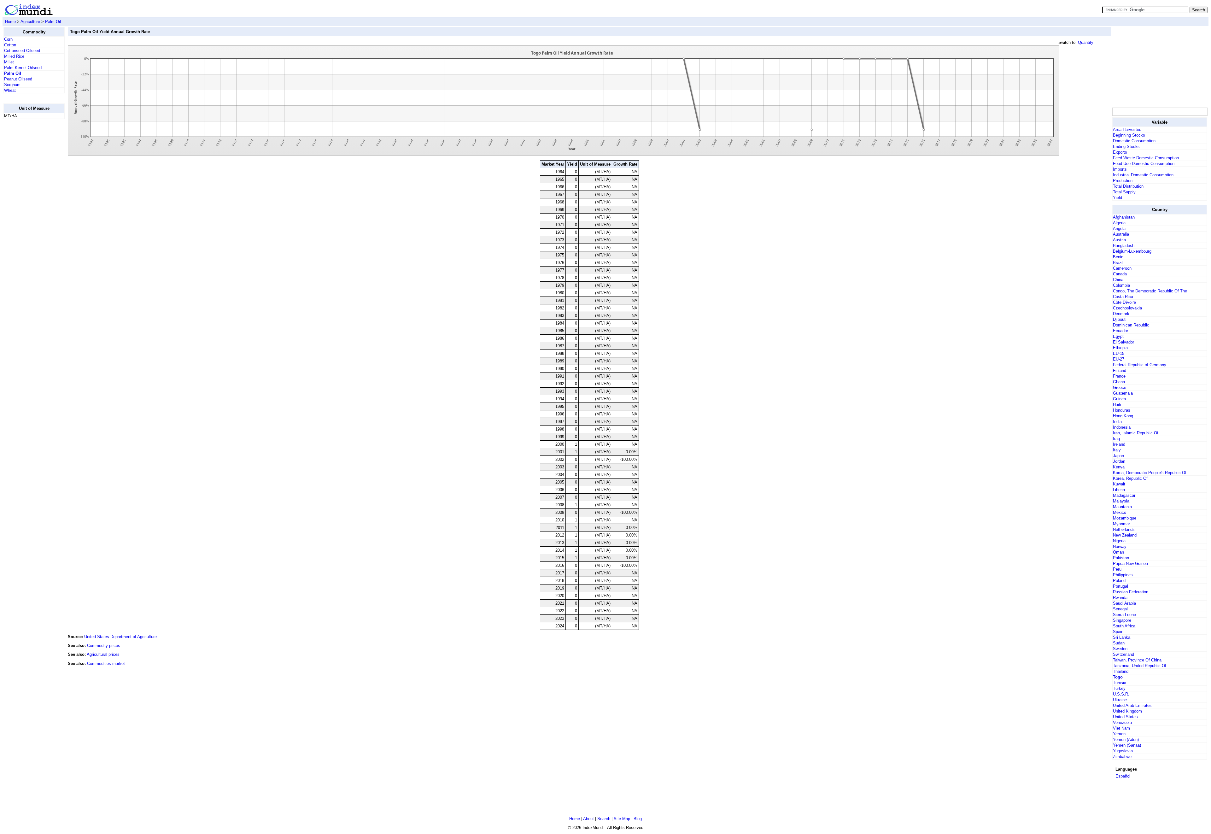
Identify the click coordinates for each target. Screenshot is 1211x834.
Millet (9, 62)
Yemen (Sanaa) (1127, 745)
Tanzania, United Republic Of (1139, 665)
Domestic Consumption (1134, 140)
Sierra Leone (1124, 614)
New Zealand (1125, 535)
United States (1125, 716)
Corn (8, 39)
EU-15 (1118, 353)
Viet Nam (1121, 728)
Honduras (1121, 410)
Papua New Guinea (1130, 563)
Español (1122, 776)
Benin (1118, 257)
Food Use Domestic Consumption (1143, 163)
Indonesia (1122, 427)
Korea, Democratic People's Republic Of (1149, 472)
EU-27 (1118, 359)
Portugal (1120, 586)
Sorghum (12, 84)
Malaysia (1121, 501)
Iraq (1116, 438)
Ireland (1119, 444)
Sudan (1119, 643)
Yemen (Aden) (1126, 739)
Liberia (1119, 489)
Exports (1120, 152)
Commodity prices (103, 645)
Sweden (1120, 648)
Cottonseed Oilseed (22, 50)
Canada (1120, 274)
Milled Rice (14, 56)
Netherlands (1124, 529)
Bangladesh (1123, 245)
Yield (1117, 197)
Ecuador (1120, 330)
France (1119, 376)
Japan (1118, 455)
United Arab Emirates (1132, 705)
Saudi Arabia (1124, 603)
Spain (1118, 631)
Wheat (10, 90)
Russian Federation (1130, 592)
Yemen (1119, 733)
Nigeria (1119, 540)
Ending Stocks (1126, 146)
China (1118, 279)
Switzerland (1123, 654)
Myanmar (1121, 523)
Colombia (1121, 285)
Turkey (1119, 688)
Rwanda (1120, 597)
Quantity (1085, 42)
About (588, 818)
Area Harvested (1127, 129)
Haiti (1117, 404)
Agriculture (30, 21)
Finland (1119, 370)
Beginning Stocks (1129, 135)
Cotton (10, 45)
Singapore (1122, 620)
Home (10, 21)
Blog (638, 818)
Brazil (1118, 262)
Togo (1118, 677)
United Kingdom (1127, 711)
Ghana (1119, 381)
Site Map (622, 818)
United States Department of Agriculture (120, 636)
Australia (1121, 234)
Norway (1119, 546)
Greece (1119, 387)
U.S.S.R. (1121, 694)
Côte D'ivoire (1124, 302)
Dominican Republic (1131, 325)
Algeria (1119, 222)
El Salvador (1123, 342)
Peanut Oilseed (18, 79)
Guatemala (1123, 393)
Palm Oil (53, 21)
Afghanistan (1124, 217)
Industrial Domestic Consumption (1143, 175)
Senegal (1120, 609)
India (1117, 421)
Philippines (1123, 575)
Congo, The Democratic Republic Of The (1150, 291)
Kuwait (1119, 484)
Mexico (1119, 512)
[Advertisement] (28, 218)
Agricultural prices (103, 654)
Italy (1117, 450)
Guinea (1119, 398)
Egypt (1118, 336)
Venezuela (1122, 722)
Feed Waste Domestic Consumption (1146, 158)
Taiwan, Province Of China (1137, 660)
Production (1122, 180)
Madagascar (1124, 495)
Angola (1119, 228)
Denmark (1121, 313)
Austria (1119, 240)
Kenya (1119, 467)
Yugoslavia (1123, 751)
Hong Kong (1123, 416)
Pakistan (1121, 557)
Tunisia (1119, 682)
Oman (1118, 552)
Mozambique (1124, 518)
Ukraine (1120, 699)
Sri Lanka (1121, 637)
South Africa (1124, 626)
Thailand (1120, 671)
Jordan (1119, 461)
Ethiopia (1120, 347)
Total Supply (1124, 192)
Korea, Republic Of (1130, 478)
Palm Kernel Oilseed (23, 67)
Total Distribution (1128, 186)
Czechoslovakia (1127, 308)
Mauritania (1122, 506)
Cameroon (1122, 268)
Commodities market (106, 663)
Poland (1119, 580)
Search (603, 818)
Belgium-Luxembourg (1132, 251)
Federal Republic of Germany (1139, 364)
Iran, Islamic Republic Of (1135, 433)
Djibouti (1119, 319)
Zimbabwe (1122, 756)
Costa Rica (1123, 296)
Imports (1120, 169)
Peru (1117, 569)
